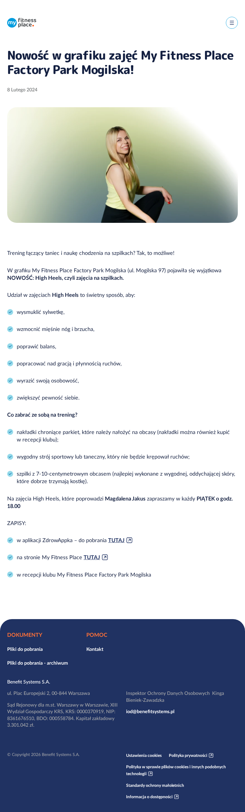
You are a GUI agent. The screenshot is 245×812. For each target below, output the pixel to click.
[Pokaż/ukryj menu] (232, 23)
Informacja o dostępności (149, 796)
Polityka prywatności (188, 755)
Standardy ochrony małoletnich (155, 785)
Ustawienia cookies (144, 755)
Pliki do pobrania (25, 649)
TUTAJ (116, 540)
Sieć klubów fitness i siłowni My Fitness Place (21, 23)
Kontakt (94, 649)
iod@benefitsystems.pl (150, 711)
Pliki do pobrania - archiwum (37, 663)
